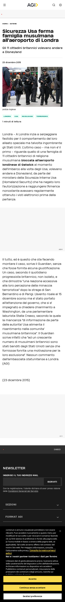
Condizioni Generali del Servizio (23, 491)
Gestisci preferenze (32, 596)
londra (7, 116)
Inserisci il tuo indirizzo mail (20, 475)
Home (5, 24)
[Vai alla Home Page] (32, 5)
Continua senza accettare (32, 587)
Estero (13, 24)
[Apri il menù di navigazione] (4, 4)
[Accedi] (60, 4)
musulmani (27, 116)
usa (16, 116)
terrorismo (42, 116)
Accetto (32, 579)
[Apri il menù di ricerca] (53, 4)
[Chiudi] (60, 531)
